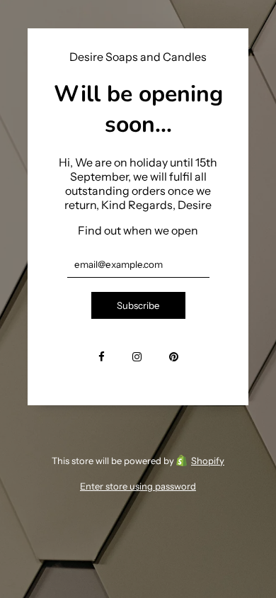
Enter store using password (138, 486)
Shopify (207, 460)
